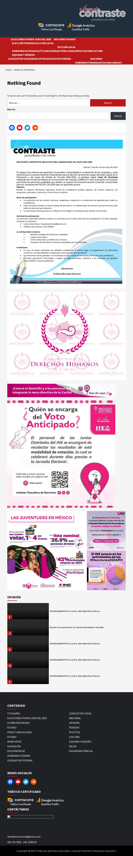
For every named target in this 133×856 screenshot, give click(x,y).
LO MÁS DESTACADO (18, 722)
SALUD (74, 51)
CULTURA (97, 51)
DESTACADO (68, 39)
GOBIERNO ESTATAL (23, 51)
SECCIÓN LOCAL (66, 47)
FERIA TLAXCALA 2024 (19, 732)
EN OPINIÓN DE (16, 751)
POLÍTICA (40, 51)
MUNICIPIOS (38, 58)
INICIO (57, 39)
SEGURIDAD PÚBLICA (58, 51)
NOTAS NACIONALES (110, 62)
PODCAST (74, 727)
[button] (46, 550)
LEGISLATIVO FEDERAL (58, 58)
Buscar (11, 109)
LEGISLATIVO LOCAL (19, 58)
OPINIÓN (74, 722)
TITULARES (13, 713)
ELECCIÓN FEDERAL (23, 43)
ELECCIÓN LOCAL (44, 43)
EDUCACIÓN (85, 51)
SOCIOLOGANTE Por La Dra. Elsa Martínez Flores (75, 611)
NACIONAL (97, 58)
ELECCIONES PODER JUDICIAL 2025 (31, 39)
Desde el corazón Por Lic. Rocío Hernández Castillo (77, 627)
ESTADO (11, 727)
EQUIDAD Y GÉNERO (23, 54)
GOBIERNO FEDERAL (86, 62)
